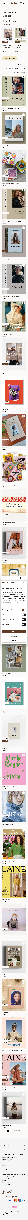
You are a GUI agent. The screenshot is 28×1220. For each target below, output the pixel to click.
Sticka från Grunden (7, 824)
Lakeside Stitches (7, 1125)
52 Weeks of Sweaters (8, 334)
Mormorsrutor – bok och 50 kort (10, 183)
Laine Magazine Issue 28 (8, 1087)
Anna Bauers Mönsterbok (8, 522)
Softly (4, 974)
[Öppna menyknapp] (4, 3)
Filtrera (20, 64)
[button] (11, 29)
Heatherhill (5, 146)
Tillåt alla (14, 631)
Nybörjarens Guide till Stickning (10, 711)
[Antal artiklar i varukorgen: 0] (24, 3)
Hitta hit (4, 1165)
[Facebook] (3, 1197)
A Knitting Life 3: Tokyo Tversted (10, 108)
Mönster (9, 12)
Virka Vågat (5, 409)
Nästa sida (17, 1130)
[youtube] (16, 1197)
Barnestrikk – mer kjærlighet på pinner (12, 1050)
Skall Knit (4, 748)
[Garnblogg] (6, 1197)
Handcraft (5, 447)
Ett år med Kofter (7, 673)
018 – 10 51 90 (10, 1173)
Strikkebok (5, 1012)
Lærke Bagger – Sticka (8, 786)
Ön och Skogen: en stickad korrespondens (13, 259)
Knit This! (4, 560)
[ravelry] (13, 1197)
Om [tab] (23, 582)
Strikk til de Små (6, 937)
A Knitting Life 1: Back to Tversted (11, 296)
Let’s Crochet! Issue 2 (8, 862)
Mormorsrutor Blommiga (8, 485)
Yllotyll (4, 12)
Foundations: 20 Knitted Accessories (12, 372)
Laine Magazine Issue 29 (8, 899)
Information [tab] (14, 582)
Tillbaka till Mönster (9, 58)
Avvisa (14, 640)
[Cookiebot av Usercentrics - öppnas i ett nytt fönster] (19, 578)
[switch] (24, 615)
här (16, 1163)
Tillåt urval (14, 636)
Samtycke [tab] (5, 582)
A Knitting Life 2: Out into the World (11, 221)
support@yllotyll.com (12, 1178)
